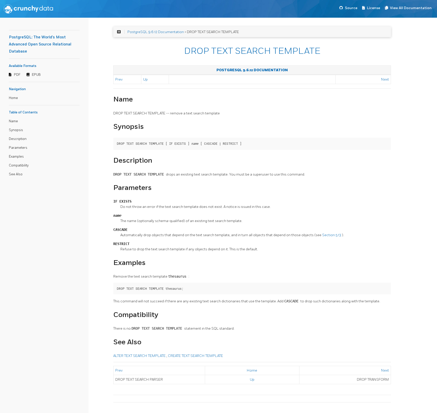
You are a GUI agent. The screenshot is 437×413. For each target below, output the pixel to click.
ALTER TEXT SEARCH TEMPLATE (139, 356)
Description (18, 139)
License (373, 8)
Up (145, 79)
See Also (16, 174)
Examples (16, 157)
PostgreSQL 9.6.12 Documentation (155, 32)
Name (13, 121)
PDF (17, 75)
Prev (119, 79)
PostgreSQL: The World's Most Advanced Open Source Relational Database (40, 44)
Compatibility (19, 165)
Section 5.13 (332, 235)
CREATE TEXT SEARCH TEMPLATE (195, 356)
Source (351, 8)
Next (385, 79)
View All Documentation (411, 8)
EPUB (36, 75)
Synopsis (16, 130)
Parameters (18, 148)
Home (13, 98)
